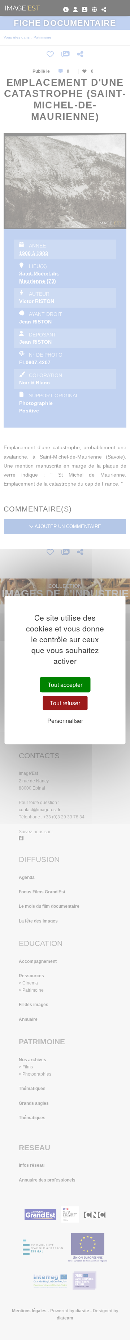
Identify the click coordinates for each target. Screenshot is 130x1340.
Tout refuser (65, 703)
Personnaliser (65, 721)
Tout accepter (65, 684)
